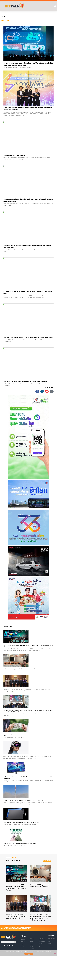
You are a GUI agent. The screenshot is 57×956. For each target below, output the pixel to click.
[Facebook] (4, 946)
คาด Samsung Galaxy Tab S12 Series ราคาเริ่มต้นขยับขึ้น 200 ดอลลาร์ (21, 822)
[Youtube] (47, 391)
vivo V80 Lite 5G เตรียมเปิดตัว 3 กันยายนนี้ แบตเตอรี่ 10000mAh (19, 843)
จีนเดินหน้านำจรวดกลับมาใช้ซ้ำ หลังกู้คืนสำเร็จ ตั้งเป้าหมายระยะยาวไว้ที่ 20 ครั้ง (23, 800)
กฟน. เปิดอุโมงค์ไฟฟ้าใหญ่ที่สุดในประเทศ (15, 155)
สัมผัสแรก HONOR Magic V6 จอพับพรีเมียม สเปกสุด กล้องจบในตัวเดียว (20, 669)
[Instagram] (42, 391)
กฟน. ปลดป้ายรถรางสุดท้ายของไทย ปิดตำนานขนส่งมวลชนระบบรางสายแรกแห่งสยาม (28, 337)
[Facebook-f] (37, 391)
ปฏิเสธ (31, 953)
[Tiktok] (52, 391)
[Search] (15, 942)
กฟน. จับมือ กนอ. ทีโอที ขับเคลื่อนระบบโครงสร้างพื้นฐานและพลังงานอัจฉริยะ (25, 381)
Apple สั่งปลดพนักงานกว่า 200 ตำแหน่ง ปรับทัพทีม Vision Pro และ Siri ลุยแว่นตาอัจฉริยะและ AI (27, 756)
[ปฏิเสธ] (55, 953)
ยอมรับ (26, 953)
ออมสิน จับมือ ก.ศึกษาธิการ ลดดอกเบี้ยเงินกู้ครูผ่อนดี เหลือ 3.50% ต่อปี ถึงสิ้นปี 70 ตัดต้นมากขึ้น (26, 689)
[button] (55, 6)
